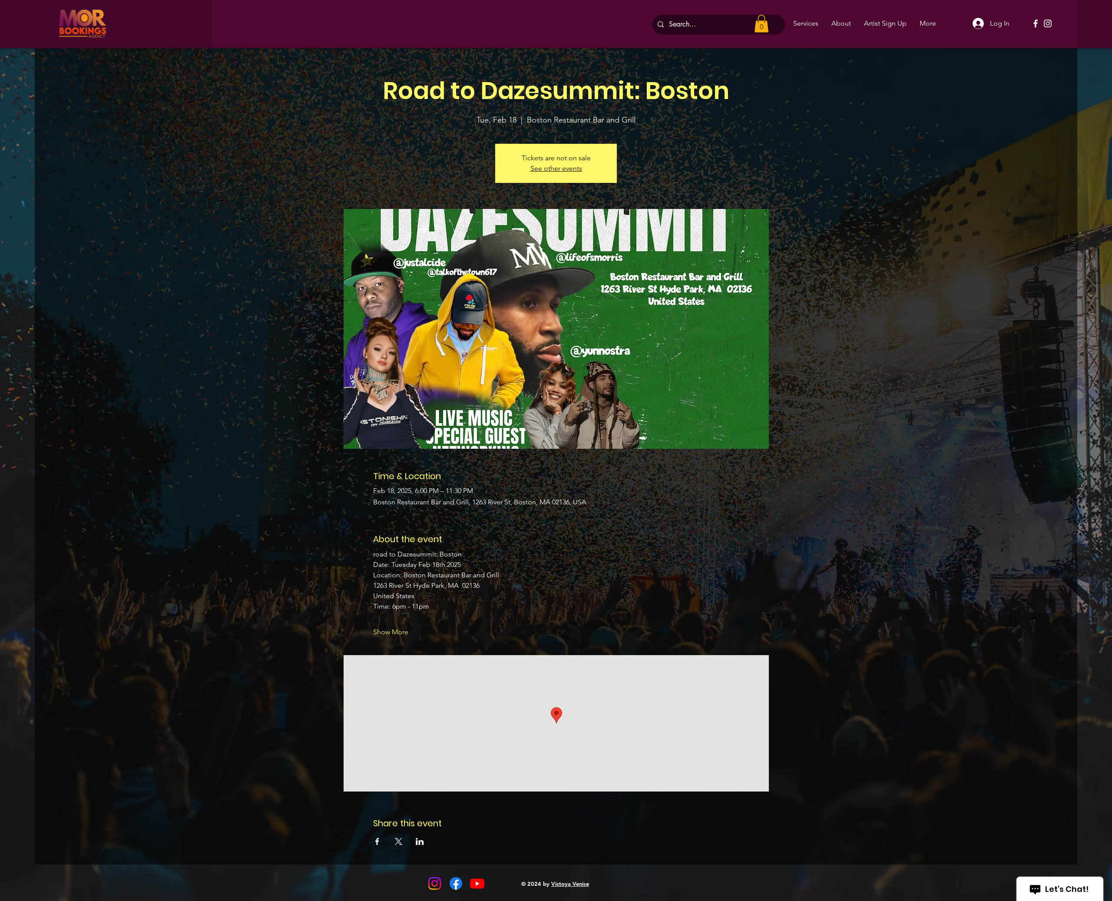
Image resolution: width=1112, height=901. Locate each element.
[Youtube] (477, 883)
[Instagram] (1047, 23)
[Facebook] (1035, 23)
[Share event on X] (398, 841)
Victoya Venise (570, 883)
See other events (556, 168)
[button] (761, 24)
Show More (390, 632)
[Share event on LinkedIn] (420, 841)
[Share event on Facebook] (377, 841)
